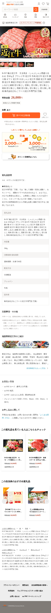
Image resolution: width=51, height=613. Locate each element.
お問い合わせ (15, 596)
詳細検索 (44, 9)
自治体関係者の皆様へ (39, 585)
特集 (35, 17)
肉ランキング (35, 550)
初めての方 (46, 17)
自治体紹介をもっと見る (36, 368)
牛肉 (26, 528)
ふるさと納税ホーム (8, 528)
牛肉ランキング (7, 553)
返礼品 (5, 17)
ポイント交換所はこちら (27, 157)
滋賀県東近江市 (11, 23)
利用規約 (11, 591)
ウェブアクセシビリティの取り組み (30, 591)
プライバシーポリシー (11, 585)
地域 (25, 17)
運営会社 (25, 585)
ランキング (15, 17)
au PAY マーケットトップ (31, 596)
